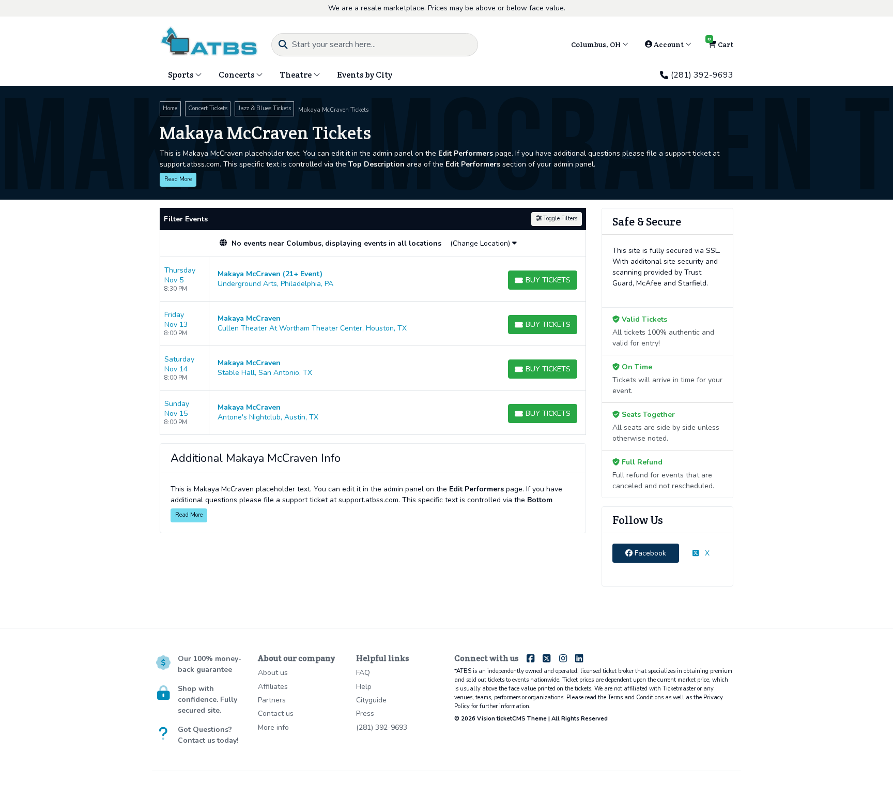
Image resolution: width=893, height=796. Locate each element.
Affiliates (273, 687)
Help (364, 687)
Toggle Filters (559, 218)
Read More (178, 179)
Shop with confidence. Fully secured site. (207, 699)
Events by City (364, 74)
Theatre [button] (296, 74)
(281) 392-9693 (702, 75)
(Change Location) (481, 243)
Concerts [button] (237, 74)
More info (273, 727)
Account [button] (668, 44)
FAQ (363, 673)
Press (365, 713)
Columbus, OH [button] (596, 44)
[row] (373, 279)
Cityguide (371, 700)
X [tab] (706, 553)
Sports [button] (181, 74)
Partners (272, 700)
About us (273, 673)
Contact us (276, 713)
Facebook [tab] (649, 553)
